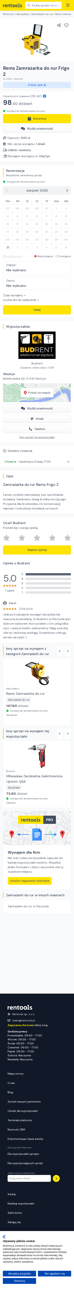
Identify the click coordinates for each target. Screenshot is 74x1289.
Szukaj (12, 1194)
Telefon (39, 429)
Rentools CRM (16, 1129)
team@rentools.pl (23, 1020)
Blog (10, 1092)
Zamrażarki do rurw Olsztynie (28, 906)
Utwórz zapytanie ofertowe (29, 881)
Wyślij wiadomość (40, 129)
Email (39, 419)
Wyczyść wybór (13, 256)
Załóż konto (15, 1212)
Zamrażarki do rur (42, 14)
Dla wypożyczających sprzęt (25, 1163)
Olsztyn (44, 156)
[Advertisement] (37, 953)
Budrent (37, 363)
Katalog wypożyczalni (21, 1203)
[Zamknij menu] (68, 5)
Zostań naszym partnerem (24, 1101)
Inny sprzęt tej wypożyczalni (37, 437)
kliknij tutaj (28, 1025)
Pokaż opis (36, 85)
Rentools (8, 14)
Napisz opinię (37, 550)
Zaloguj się (14, 1222)
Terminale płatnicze (20, 1120)
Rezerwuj (39, 119)
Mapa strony (16, 1073)
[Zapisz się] (56, 1178)
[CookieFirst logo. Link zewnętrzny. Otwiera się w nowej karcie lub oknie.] (4, 1237)
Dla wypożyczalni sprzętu (23, 1154)
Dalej (37, 310)
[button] (37, 461)
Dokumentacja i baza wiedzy (25, 1139)
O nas (11, 1083)
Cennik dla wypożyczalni (23, 1111)
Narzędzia (23, 14)
